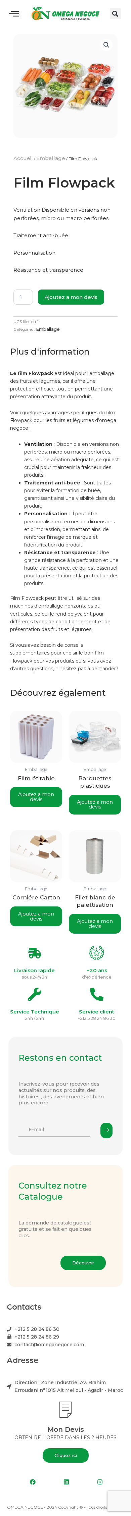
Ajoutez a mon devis (71, 297)
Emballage (50, 158)
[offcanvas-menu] (14, 13)
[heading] (65, 521)
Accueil (23, 158)
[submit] (106, 1130)
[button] (115, 13)
